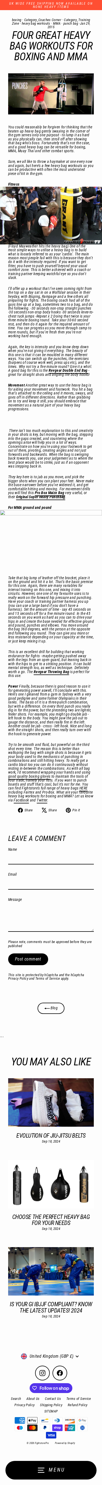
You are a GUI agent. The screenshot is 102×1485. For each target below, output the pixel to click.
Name (12, 850)
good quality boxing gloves (29, 776)
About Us (32, 1399)
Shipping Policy (51, 1405)
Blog (54, 1008)
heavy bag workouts (36, 23)
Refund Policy (78, 1405)
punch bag (70, 23)
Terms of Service (47, 978)
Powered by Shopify (65, 1443)
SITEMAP (51, 1411)
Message (15, 900)
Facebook (21, 800)
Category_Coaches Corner (42, 20)
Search (16, 1399)
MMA (57, 23)
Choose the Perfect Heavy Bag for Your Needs (51, 1219)
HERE (83, 788)
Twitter (42, 800)
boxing (16, 20)
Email (12, 874)
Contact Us (53, 1399)
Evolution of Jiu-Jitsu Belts (50, 1135)
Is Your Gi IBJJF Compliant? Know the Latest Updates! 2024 (51, 1307)
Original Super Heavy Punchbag (40, 497)
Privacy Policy (18, 978)
